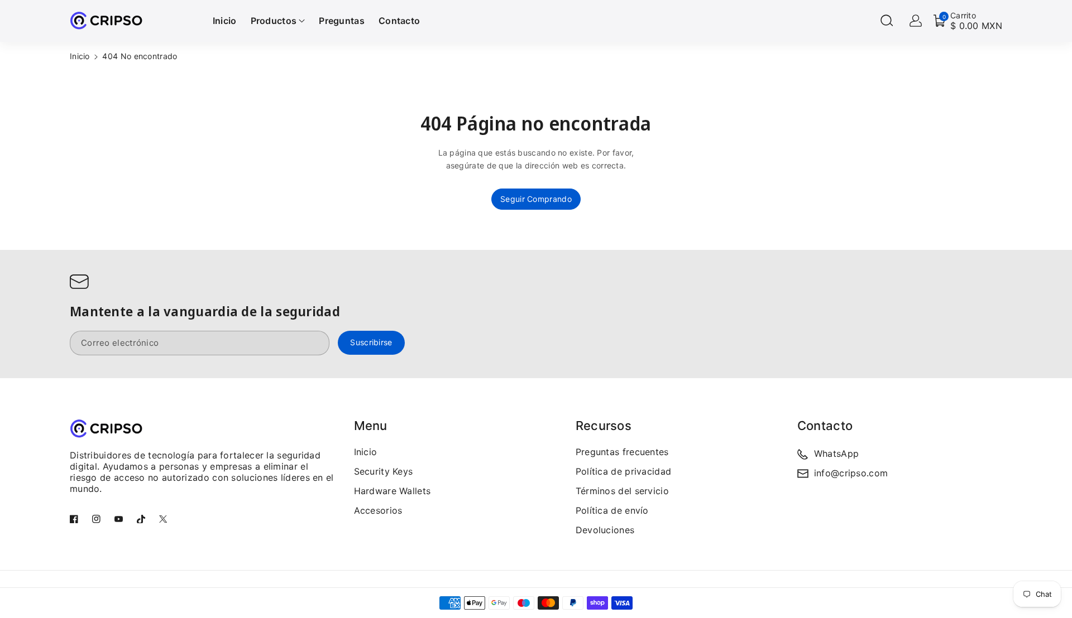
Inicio (80, 56)
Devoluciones (605, 529)
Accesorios (378, 510)
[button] (886, 20)
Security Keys (383, 471)
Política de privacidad (624, 471)
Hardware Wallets (392, 490)
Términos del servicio (622, 490)
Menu (370, 425)
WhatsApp (836, 453)
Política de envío (612, 510)
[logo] (106, 428)
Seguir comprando (536, 199)
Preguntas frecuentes (622, 451)
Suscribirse (371, 342)
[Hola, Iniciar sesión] (915, 20)
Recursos (603, 425)
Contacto (825, 425)
